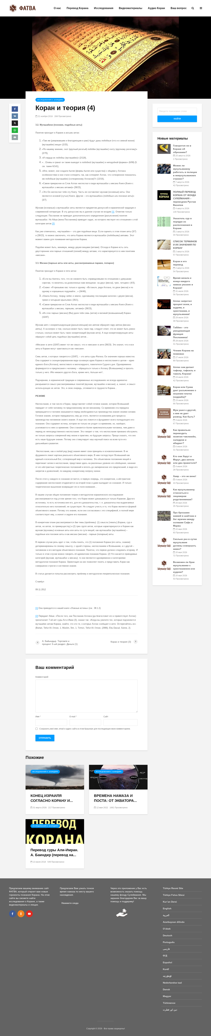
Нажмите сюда (69, 903)
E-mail (73, 717)
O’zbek (167, 928)
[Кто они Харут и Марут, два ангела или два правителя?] (164, 459)
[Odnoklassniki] (20, 913)
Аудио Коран (156, 8)
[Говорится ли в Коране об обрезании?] (164, 148)
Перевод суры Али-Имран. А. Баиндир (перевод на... (54, 852)
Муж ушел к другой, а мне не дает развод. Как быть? (184, 413)
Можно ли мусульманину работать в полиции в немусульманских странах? (185, 172)
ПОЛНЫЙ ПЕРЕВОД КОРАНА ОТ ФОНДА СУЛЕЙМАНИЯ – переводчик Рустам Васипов (184, 198)
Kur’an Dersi (170, 901)
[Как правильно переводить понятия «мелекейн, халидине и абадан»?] (164, 433)
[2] (53, 223)
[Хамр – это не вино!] (164, 479)
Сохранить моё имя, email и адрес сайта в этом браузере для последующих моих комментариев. (84, 729)
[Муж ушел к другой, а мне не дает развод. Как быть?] (164, 413)
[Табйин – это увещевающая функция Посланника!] (164, 330)
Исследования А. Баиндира (50, 100)
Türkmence (169, 1003)
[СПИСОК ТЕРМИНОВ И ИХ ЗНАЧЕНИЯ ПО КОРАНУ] (164, 244)
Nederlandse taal (172, 982)
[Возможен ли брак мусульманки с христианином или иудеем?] (164, 565)
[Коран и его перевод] (164, 264)
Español (167, 962)
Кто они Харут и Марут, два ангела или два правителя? (185, 459)
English (167, 908)
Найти (177, 119)
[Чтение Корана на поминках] (164, 353)
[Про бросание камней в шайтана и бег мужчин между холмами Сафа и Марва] (164, 515)
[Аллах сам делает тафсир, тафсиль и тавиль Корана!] (164, 370)
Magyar (167, 996)
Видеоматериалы (130, 8)
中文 (165, 955)
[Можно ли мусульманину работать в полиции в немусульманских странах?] (164, 168)
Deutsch (167, 935)
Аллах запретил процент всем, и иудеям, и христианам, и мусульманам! (182, 307)
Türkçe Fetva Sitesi (173, 895)
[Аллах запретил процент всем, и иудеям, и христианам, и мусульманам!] (164, 304)
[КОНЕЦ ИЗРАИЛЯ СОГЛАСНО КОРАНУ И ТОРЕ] (55, 777)
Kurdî (166, 969)
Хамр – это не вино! (184, 476)
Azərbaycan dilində (173, 922)
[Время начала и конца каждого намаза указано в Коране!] (164, 281)
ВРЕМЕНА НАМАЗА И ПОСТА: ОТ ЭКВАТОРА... (115, 798)
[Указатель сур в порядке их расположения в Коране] (164, 221)
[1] (113, 211)
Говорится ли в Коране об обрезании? (182, 149)
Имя (38, 717)
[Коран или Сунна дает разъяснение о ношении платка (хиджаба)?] (164, 390)
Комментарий (41, 677)
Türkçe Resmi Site (173, 888)
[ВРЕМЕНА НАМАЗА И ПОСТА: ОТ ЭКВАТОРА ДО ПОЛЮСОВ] (118, 777)
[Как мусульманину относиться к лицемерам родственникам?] (164, 492)
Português (169, 942)
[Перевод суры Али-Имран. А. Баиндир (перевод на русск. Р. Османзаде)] (55, 831)
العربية (166, 915)
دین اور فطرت (170, 1009)
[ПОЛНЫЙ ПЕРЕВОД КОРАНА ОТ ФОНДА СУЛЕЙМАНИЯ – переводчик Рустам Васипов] (164, 195)
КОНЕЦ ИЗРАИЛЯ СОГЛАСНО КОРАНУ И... (51, 798)
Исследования (103, 8)
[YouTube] (29, 913)
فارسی (166, 949)
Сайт (106, 717)
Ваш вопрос (179, 8)
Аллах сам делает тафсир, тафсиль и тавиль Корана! (184, 370)
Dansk (166, 989)
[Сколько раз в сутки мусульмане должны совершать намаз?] (164, 542)
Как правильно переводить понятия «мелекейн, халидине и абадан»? (184, 436)
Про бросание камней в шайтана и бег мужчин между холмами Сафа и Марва (184, 519)
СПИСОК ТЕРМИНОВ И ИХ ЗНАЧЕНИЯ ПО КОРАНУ (185, 244)
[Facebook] (12, 913)
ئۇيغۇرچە (167, 976)
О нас (57, 8)
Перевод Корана (77, 8)
